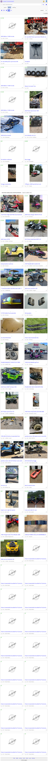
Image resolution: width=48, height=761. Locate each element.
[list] (1, 10)
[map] (11, 10)
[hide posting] (22, 38)
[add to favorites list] (1, 38)
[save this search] (46, 4)
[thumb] (4, 10)
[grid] (6, 10)
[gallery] (9, 10)
